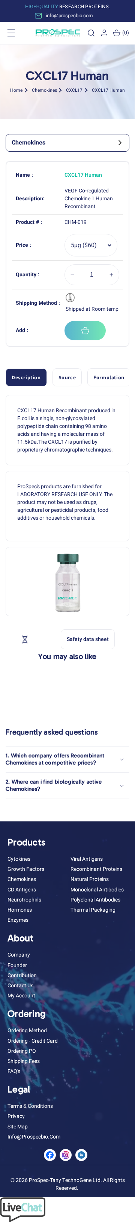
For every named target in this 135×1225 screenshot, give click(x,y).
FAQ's (14, 1071)
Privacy (16, 1116)
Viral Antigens (86, 859)
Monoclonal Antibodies (97, 890)
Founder (17, 965)
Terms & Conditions (30, 1106)
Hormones (20, 910)
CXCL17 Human (108, 90)
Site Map (18, 1127)
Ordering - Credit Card (33, 1041)
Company (19, 955)
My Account (21, 996)
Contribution (22, 975)
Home (16, 90)
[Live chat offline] (22, 1220)
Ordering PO (22, 1051)
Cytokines (19, 859)
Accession (42, 639)
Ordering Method (27, 1030)
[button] (91, 33)
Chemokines (44, 90)
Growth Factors (26, 869)
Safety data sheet (88, 639)
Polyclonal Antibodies (95, 900)
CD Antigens (22, 890)
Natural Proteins (89, 879)
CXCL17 (74, 90)
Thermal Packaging (93, 910)
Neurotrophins (24, 900)
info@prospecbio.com (34, 1137)
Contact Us (20, 986)
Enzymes (18, 920)
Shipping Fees (24, 1061)
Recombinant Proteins (96, 869)
